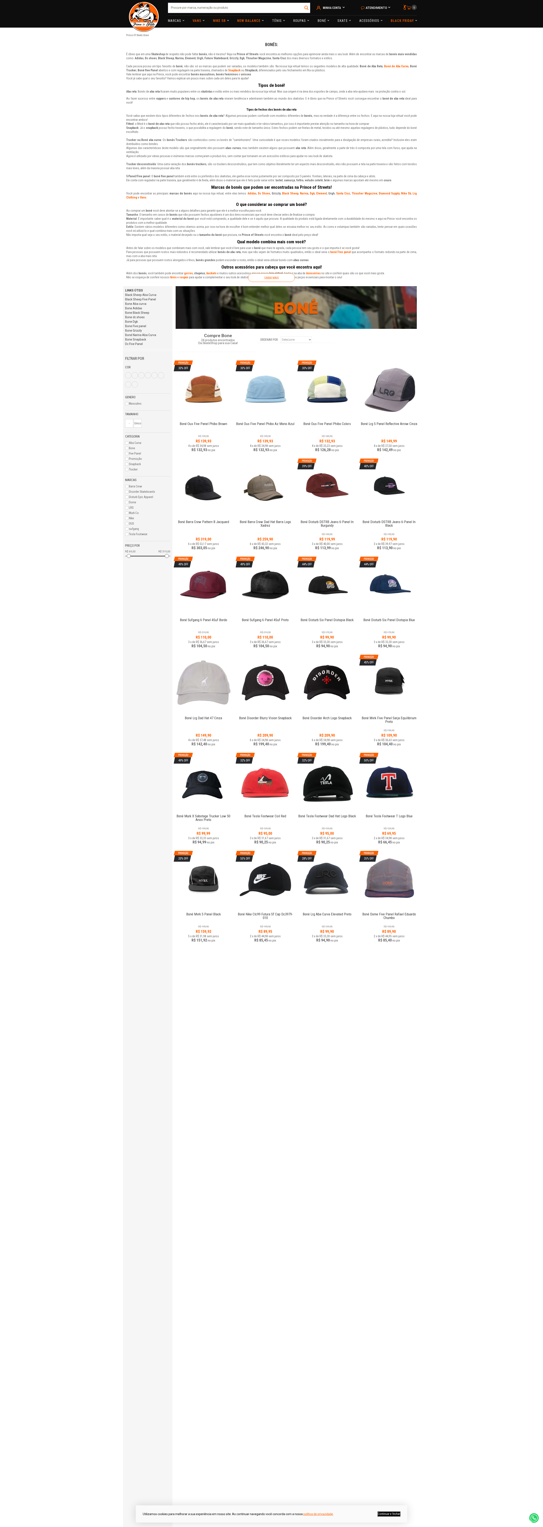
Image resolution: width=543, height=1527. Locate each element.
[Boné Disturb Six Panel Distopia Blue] (389, 618)
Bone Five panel (135, 326)
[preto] (154, 375)
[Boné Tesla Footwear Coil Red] (265, 814)
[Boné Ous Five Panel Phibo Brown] (203, 421)
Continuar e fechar (389, 1514)
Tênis (277, 21)
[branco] (135, 375)
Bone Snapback (135, 339)
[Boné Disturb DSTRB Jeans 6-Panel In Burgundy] (327, 520)
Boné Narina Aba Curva (140, 335)
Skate (343, 21)
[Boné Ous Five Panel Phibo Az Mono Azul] (265, 421)
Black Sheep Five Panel (140, 299)
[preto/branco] (135, 384)
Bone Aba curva (135, 303)
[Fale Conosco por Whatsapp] (534, 1518)
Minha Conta (332, 8)
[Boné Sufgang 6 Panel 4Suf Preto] (265, 618)
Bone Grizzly (133, 330)
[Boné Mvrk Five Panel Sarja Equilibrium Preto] (389, 716)
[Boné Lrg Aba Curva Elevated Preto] (327, 912)
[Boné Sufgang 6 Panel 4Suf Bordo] (203, 618)
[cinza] (141, 375)
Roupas (300, 21)
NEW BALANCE (249, 21)
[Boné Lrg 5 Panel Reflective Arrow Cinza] (389, 389)
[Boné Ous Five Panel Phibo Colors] (327, 421)
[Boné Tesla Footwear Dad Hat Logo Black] (327, 814)
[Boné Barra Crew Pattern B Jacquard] (203, 487)
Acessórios (369, 21)
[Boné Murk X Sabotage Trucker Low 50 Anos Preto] (203, 814)
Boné (322, 21)
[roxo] (161, 375)
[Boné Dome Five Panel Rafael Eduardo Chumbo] (389, 912)
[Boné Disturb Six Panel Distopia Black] (327, 618)
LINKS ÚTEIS (134, 290)
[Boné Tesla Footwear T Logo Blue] (389, 814)
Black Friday (403, 21)
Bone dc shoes (135, 317)
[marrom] (148, 375)
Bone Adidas (133, 308)
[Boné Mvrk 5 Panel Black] (203, 912)
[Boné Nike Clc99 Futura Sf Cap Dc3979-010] (265, 912)
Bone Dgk (131, 321)
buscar (306, 8)
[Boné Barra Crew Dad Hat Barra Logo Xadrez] (265, 487)
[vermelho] (128, 384)
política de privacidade (318, 1514)
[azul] (128, 375)
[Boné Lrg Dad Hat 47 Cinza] (203, 683)
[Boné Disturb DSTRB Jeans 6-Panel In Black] (389, 520)
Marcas (175, 21)
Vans (197, 21)
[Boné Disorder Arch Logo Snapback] (327, 683)
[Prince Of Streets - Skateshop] (143, 14)
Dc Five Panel (134, 344)
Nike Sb (220, 21)
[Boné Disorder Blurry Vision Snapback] (265, 683)
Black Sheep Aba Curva (140, 295)
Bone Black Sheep (137, 312)
